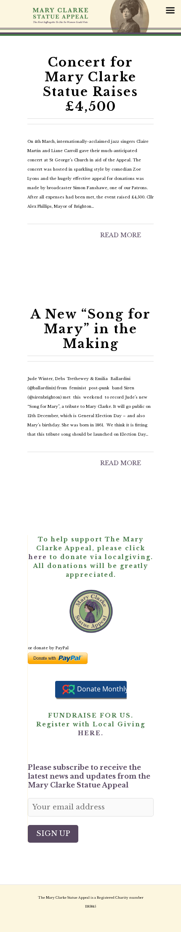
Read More (120, 235)
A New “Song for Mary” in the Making (90, 329)
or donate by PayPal (48, 647)
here (38, 557)
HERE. (91, 733)
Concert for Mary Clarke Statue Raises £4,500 (90, 84)
